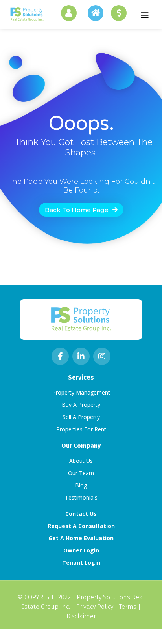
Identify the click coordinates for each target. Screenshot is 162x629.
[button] (144, 14)
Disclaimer (81, 616)
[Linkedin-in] (81, 356)
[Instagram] (101, 356)
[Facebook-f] (60, 356)
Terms (127, 606)
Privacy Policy (94, 606)
